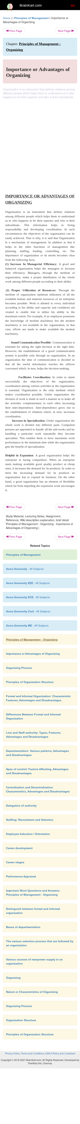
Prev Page (15, 30)
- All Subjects (27, 625)
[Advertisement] (40, 141)
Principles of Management (31, 18)
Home (6, 18)
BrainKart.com (31, 5)
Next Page (64, 30)
